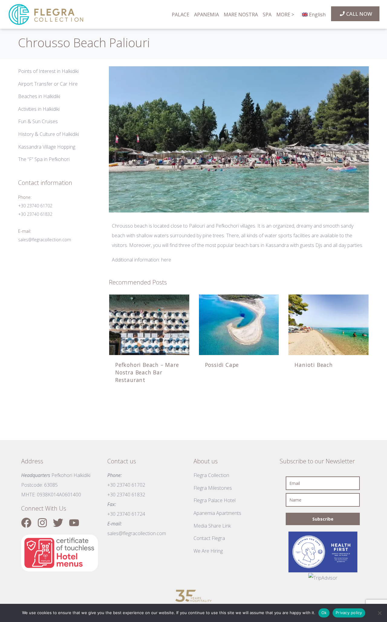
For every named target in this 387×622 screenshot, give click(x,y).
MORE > (285, 14)
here (166, 259)
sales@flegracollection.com (44, 239)
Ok (324, 612)
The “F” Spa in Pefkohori (44, 159)
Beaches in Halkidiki (39, 96)
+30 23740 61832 (35, 214)
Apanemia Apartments (217, 513)
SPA (267, 14)
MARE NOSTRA (241, 14)
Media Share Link (212, 525)
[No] (379, 613)
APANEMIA (206, 14)
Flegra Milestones (213, 488)
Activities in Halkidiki (39, 109)
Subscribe (322, 519)
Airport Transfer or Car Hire (48, 84)
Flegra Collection (211, 475)
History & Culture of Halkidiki (48, 134)
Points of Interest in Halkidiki (48, 71)
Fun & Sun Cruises (38, 121)
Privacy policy (349, 612)
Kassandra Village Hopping (46, 146)
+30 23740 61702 (35, 206)
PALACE (180, 14)
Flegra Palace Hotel (215, 500)
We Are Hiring (208, 551)
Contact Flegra (209, 538)
